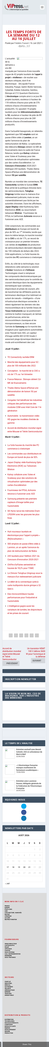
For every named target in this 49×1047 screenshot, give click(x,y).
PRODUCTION (9, 1033)
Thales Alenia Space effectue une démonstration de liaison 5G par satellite (22, 391)
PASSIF (7, 947)
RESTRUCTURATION (11, 919)
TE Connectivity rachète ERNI (20, 357)
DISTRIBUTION (9, 1019)
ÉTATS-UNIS (8, 909)
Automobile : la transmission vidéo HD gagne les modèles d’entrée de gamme (23, 419)
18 (13, 867)
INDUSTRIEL (8, 983)
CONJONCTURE (9, 912)
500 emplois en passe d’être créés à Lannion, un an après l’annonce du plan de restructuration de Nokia (23, 547)
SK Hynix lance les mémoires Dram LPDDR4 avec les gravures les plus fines (23, 514)
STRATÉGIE (8, 916)
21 (29, 867)
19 (19, 867)
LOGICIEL (7, 950)
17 (8, 867)
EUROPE (7, 907)
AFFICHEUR (8, 949)
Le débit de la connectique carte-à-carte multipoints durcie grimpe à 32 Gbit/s (24, 585)
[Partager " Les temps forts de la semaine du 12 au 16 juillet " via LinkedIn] (26, 635)
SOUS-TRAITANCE (10, 957)
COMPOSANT (9, 1024)
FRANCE (7, 906)
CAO (6, 954)
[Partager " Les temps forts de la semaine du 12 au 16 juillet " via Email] (31, 635)
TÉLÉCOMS (8, 993)
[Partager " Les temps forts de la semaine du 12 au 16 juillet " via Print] (36, 635)
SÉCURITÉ (8, 988)
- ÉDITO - (22, 46)
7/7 (28, 46)
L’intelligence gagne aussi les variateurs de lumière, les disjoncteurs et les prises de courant (24, 609)
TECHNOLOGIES (9, 1021)
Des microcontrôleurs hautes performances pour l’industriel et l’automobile (22, 597)
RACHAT (7, 914)
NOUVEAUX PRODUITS (11, 1023)
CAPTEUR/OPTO (10, 945)
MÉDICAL (7, 985)
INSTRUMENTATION (14, 954)
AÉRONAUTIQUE (10, 990)
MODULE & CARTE (10, 1026)
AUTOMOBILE (9, 986)
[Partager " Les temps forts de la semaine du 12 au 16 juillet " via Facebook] (10, 635)
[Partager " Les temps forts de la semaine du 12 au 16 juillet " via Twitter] (16, 635)
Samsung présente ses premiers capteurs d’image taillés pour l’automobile (22, 502)
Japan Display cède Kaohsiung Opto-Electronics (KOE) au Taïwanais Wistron (24, 466)
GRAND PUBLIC (9, 995)
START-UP (8, 981)
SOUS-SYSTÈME (10, 952)
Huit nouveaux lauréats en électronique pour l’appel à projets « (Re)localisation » (23, 535)
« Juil (7, 883)
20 (24, 867)
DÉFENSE (7, 992)
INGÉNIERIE (8, 955)
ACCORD (7, 917)
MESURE (7, 1031)
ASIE (6, 911)
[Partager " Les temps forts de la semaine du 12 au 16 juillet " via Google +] (21, 635)
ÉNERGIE (7, 1028)
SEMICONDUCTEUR (11, 943)
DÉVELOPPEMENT (10, 1029)
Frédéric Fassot (21, 43)
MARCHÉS (18, 912)
